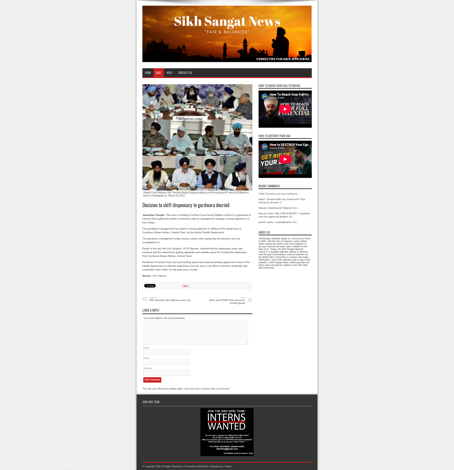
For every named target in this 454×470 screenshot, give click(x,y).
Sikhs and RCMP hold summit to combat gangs (227, 300)
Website (147, 368)
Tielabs (228, 466)
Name (146, 347)
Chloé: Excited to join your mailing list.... (279, 193)
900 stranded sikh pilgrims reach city (170, 299)
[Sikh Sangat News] (227, 59)
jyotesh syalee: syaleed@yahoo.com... (279, 222)
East (158, 73)
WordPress (203, 466)
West (170, 73)
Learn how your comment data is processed (206, 388)
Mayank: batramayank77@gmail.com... (279, 208)
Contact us (185, 73)
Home (148, 73)
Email (146, 358)
